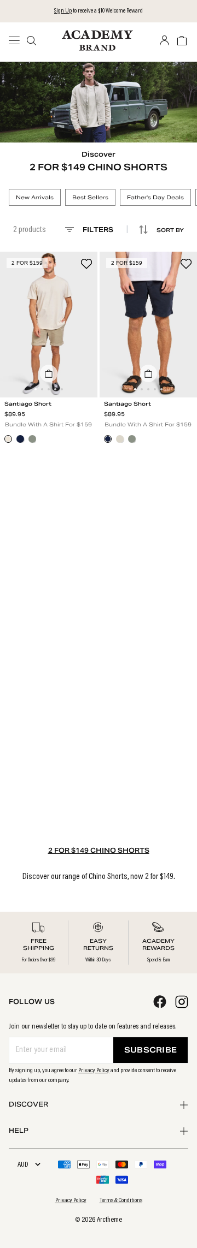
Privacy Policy (93, 1070)
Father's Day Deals (155, 197)
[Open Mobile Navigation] (17, 40)
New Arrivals (35, 197)
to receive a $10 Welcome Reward (98, 11)
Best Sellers (90, 197)
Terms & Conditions (121, 1200)
